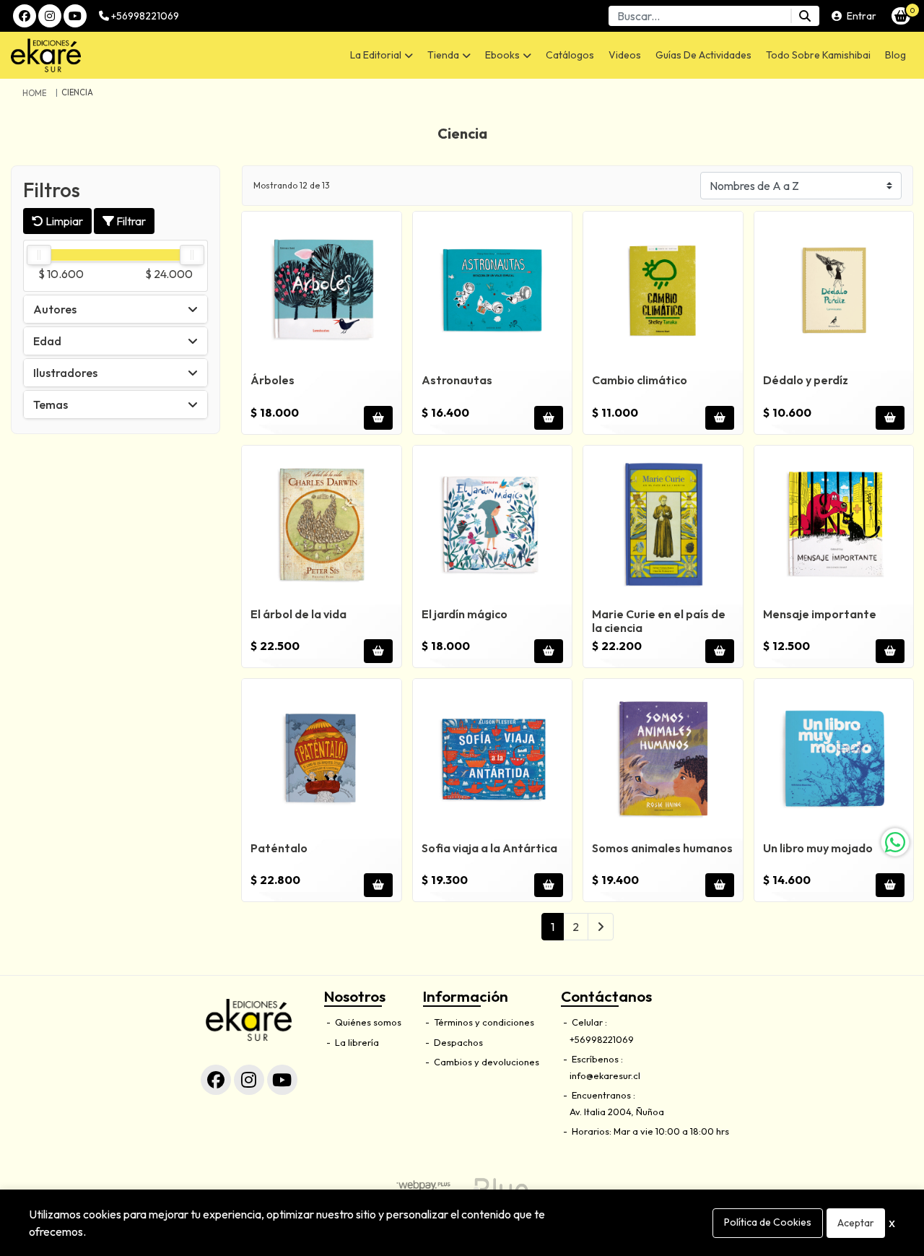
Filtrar (130, 220)
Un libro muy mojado (818, 848)
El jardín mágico (464, 614)
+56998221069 (144, 15)
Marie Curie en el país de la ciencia (658, 621)
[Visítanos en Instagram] (249, 1080)
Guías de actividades (703, 54)
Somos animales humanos (662, 848)
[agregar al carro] (378, 418)
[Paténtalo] (321, 759)
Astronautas (457, 380)
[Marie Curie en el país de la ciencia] (663, 525)
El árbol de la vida (298, 614)
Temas (50, 404)
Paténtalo (279, 848)
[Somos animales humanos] (663, 759)
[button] (381, 55)
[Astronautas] (492, 291)
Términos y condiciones (483, 1022)
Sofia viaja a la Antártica (489, 848)
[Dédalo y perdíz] (834, 291)
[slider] (39, 255)
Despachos (457, 1042)
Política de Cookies (767, 1222)
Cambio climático (639, 380)
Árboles (272, 380)
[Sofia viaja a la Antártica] (492, 759)
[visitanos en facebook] (24, 15)
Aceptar (855, 1222)
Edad (47, 340)
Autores (55, 308)
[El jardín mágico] (492, 525)
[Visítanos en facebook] (216, 1080)
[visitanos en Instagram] (49, 15)
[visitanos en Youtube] (75, 15)
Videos (625, 54)
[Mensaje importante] (834, 525)
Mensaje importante (819, 614)
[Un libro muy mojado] (834, 759)
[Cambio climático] (663, 291)
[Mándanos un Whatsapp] (895, 842)
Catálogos (570, 54)
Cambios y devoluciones (485, 1061)
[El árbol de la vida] (321, 525)
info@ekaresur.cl (605, 1075)
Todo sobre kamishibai (818, 54)
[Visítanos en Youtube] (282, 1080)
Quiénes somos (367, 1022)
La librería (356, 1042)
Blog (895, 54)
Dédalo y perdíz (805, 380)
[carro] (901, 16)
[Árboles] (321, 291)
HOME (34, 93)
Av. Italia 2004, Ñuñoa (617, 1111)
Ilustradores (65, 372)
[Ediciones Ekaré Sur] (111, 55)
